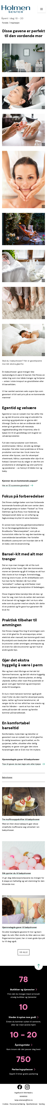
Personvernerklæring (17, 1104)
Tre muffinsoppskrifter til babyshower (21, 819)
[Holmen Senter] (15, 9)
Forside (5, 23)
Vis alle (24, 952)
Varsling (42, 1104)
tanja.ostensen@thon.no (23, 1100)
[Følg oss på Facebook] (20, 1087)
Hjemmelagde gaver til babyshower (19, 927)
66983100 (23, 1096)
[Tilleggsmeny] (41, 9)
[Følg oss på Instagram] (27, 1087)
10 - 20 (12, 18)
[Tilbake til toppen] (38, 966)
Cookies (5, 1104)
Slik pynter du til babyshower (16, 873)
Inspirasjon (14, 23)
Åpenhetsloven (31, 1104)
